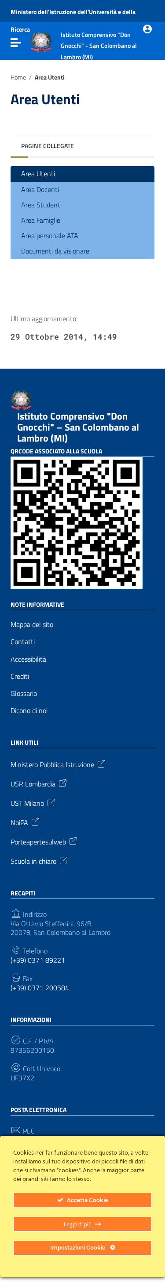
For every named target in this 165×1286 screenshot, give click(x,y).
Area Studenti (41, 204)
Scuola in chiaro (33, 861)
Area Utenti (38, 173)
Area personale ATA (49, 235)
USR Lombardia (33, 783)
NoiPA (19, 822)
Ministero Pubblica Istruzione (52, 764)
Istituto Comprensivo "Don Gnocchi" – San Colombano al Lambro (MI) (78, 427)
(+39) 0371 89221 (38, 960)
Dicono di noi (29, 710)
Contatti (23, 642)
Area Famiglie (40, 220)
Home (18, 77)
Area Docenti (40, 189)
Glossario (24, 693)
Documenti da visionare (55, 251)
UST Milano (27, 803)
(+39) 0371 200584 (40, 988)
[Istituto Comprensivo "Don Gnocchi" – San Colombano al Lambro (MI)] (41, 41)
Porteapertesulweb (38, 841)
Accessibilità (28, 659)
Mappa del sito (32, 624)
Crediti (20, 676)
